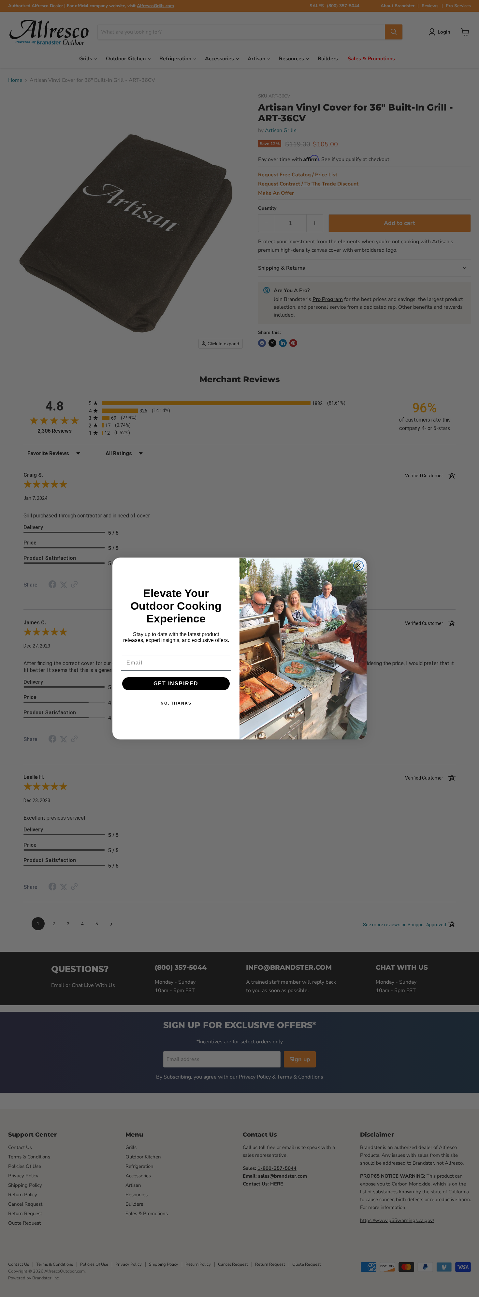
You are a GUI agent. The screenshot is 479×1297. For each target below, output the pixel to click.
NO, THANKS (176, 703)
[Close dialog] (358, 566)
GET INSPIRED (175, 683)
